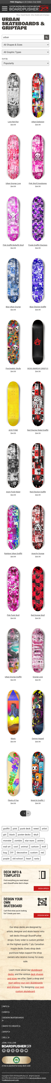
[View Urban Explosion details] (37, 96)
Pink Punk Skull (13, 615)
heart (28, 858)
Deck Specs (43, 888)
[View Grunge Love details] (37, 651)
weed (36, 828)
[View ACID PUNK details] (13, 404)
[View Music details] (13, 713)
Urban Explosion (37, 122)
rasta (36, 858)
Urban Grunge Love (13, 183)
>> (28, 813)
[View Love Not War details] (13, 96)
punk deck (25, 828)
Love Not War (13, 122)
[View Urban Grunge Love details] (13, 158)
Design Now (43, 915)
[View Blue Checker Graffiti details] (37, 281)
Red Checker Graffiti (38, 492)
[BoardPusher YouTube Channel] (26, 1051)
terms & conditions (35, 1078)
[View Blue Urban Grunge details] (13, 281)
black (12, 834)
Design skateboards (13, 1017)
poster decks (24, 834)
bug (5, 852)
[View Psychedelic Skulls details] (13, 343)
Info (5, 1006)
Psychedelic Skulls (13, 368)
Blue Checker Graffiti (38, 307)
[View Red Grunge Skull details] (37, 589)
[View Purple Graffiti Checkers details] (37, 219)
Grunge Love (38, 677)
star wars (29, 840)
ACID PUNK (13, 430)
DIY (12, 852)
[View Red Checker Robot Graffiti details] (37, 404)
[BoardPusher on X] (13, 1051)
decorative (22, 852)
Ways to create (10, 1026)
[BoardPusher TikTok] (17, 1051)
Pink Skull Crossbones (38, 183)
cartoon (35, 846)
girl (4, 834)
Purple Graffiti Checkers (37, 245)
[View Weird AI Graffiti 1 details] (37, 774)
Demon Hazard (38, 738)
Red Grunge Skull (38, 615)
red (42, 852)
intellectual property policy (11, 1080)
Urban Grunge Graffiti (13, 677)
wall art (6, 846)
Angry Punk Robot (13, 492)
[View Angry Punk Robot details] (13, 466)
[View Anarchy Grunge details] (37, 528)
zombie (18, 840)
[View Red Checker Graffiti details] (37, 466)
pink (15, 828)
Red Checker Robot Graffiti (37, 430)
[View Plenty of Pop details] (13, 774)
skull (36, 834)
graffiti (6, 828)
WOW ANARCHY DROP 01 (37, 368)
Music (13, 738)
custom (34, 852)
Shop (18, 15)
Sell (5, 1037)
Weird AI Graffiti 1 (38, 800)
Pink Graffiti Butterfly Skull (13, 245)
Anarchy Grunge (37, 553)
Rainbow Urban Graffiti (13, 553)
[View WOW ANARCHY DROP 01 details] (37, 343)
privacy (44, 1078)
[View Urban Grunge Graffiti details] (13, 651)
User (5, 1012)
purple (6, 858)
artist (44, 828)
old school (17, 858)
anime (40, 840)
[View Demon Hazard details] (37, 713)
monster (7, 840)
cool (16, 846)
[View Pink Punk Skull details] (13, 589)
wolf (44, 846)
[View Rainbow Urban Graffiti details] (13, 528)
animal (24, 846)
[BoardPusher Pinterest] (22, 1051)
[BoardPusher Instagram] (4, 1051)
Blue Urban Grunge (13, 307)
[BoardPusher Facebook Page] (8, 1051)
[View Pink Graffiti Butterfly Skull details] (13, 219)
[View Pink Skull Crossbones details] (37, 158)
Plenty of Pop (13, 800)
